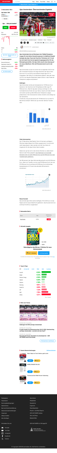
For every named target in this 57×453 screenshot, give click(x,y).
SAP (20, 290)
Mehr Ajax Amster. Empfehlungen (47, 340)
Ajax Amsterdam (24, 39)
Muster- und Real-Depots (37, 410)
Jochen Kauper (35, 46)
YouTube (7, 430)
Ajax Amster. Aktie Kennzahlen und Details (9, 55)
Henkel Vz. (22, 287)
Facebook (7, 436)
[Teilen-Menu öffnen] (21, 43)
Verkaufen (13, 27)
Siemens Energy (23, 277)
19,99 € (30, 382)
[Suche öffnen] (16, 1)
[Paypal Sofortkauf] (37, 360)
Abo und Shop (34, 415)
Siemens (21, 282)
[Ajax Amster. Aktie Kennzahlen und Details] (9, 40)
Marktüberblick (34, 408)
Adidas (21, 294)
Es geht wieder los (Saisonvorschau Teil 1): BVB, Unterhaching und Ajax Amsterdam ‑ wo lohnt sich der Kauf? (37, 330)
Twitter (7, 438)
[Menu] (55, 1)
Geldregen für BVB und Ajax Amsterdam (31, 324)
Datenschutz (4, 405)
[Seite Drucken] (25, 43)
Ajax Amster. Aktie (5, 12)
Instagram (7, 433)
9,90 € (30, 371)
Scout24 (21, 272)
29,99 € (30, 360)
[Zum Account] (37, 1)
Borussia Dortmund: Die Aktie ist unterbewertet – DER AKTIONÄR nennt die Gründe (35, 336)
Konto (54, 256)
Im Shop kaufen (44, 253)
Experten (32, 405)
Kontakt (7, 427)
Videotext (4, 413)
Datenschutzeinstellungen (8, 410)
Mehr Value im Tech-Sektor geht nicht (37, 353)
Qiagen (21, 275)
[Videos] (48, 1)
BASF (21, 292)
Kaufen (5, 27)
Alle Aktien (33, 398)
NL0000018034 (4, 15)
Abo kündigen (5, 418)
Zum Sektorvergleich (7, 71)
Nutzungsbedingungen (7, 403)
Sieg (45, 39)
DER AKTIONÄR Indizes (36, 413)
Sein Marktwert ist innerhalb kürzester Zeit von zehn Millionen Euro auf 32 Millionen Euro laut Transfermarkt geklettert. (37, 154)
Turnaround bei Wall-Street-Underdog (37, 375)
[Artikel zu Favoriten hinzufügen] (28, 43)
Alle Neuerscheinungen (51, 350)
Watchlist (5, 18)
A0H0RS (3, 14)
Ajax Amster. (22, 219)
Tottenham (40, 39)
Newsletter (33, 403)
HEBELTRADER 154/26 (33, 364)
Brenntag (21, 285)
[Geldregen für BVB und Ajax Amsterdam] (38, 313)
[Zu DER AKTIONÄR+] (42, 1)
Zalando (21, 280)
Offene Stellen (5, 415)
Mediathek (33, 400)
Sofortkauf (34, 253)
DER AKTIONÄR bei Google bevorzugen (28, 51)
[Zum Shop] (33, 1)
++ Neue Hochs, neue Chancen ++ (28, 4)
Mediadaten (4, 398)
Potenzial (49, 39)
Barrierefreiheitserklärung (8, 408)
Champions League (32, 39)
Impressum (4, 400)
